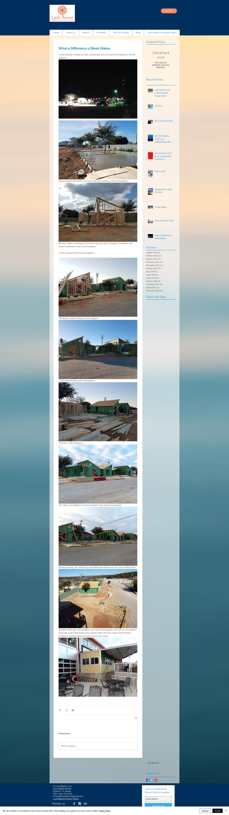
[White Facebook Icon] (74, 803)
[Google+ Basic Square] (155, 780)
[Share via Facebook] (60, 710)
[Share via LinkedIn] (73, 710)
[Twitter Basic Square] (151, 780)
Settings (205, 810)
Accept (217, 810)
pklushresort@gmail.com (71, 796)
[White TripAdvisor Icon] (85, 803)
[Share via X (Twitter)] (66, 710)
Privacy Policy (105, 810)
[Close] (225, 811)
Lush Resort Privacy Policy (66, 798)
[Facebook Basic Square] (147, 780)
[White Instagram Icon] (80, 803)
